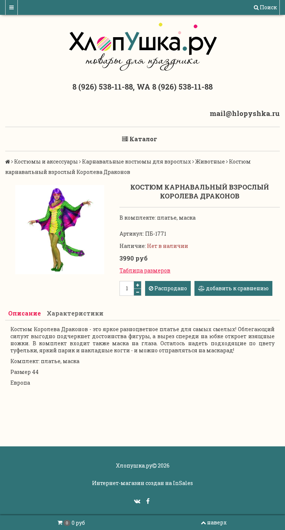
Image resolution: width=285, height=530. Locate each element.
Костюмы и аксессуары (46, 161)
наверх (217, 522)
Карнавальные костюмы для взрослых (136, 161)
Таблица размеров (144, 270)
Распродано (170, 288)
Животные (210, 161)
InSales (183, 483)
